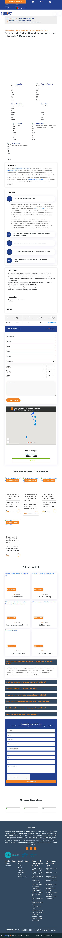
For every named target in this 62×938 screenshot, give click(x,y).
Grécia (20, 874)
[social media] (33, 1)
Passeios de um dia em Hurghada (51, 885)
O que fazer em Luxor (17, 653)
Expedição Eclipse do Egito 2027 (37, 919)
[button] (60, 14)
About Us (7, 863)
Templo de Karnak (40, 208)
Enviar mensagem (31, 781)
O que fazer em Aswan (44, 653)
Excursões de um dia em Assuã (51, 881)
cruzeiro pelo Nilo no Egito (22, 168)
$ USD (8, 8)
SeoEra (38, 935)
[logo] (6, 13)
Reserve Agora (13, 400)
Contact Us (8, 865)
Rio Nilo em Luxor (45, 625)
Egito (13, 18)
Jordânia (20, 865)
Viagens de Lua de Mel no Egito (37, 885)
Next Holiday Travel (12, 170)
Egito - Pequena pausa (36, 907)
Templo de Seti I (17, 597)
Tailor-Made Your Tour (15, 1)
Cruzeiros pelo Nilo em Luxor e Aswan (20, 20)
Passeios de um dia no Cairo (51, 869)
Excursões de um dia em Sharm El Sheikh (51, 877)
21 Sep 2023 (39, 646)
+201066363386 (31, 456)
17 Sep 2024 (12, 589)
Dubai (20, 868)
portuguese (21, 8)
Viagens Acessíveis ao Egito (37, 899)
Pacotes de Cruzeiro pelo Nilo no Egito (37, 873)
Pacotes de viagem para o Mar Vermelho (38, 911)
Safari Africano (22, 876)
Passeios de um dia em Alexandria (51, 897)
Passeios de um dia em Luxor (51, 873)
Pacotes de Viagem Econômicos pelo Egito (37, 894)
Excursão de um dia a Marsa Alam (51, 893)
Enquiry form (52, 322)
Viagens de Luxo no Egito (37, 877)
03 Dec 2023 (12, 646)
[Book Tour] (18, 510)
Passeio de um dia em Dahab (51, 889)
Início (7, 18)
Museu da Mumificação (44, 597)
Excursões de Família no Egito (36, 881)
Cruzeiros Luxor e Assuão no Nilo (17, 625)
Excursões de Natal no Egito (37, 903)
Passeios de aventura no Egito (37, 915)
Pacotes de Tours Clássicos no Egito (37, 869)
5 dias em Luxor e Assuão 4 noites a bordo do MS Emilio (48, 496)
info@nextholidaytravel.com (31, 454)
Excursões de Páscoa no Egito (36, 889)
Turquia (20, 870)
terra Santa (21, 872)
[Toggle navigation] (7, 5)
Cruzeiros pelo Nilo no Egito (26, 18)
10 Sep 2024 (12, 617)
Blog (27, 935)
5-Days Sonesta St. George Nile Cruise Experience (12, 496)
